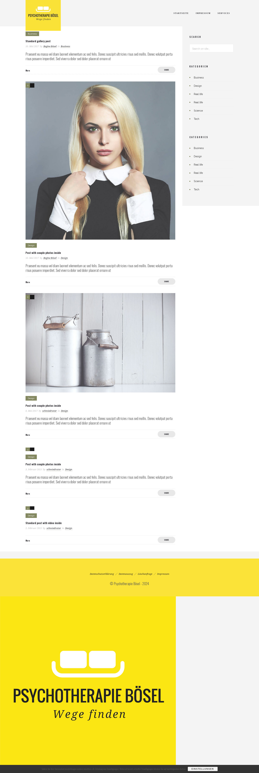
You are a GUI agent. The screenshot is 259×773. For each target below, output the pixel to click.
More (28, 70)
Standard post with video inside (44, 523)
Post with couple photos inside (43, 253)
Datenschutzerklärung (102, 574)
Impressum (203, 13)
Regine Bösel (50, 46)
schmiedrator (49, 411)
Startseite (181, 13)
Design (198, 85)
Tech (196, 119)
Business (199, 77)
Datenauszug (126, 574)
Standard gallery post (38, 41)
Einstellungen (203, 769)
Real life (198, 94)
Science (198, 110)
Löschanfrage (145, 574)
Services (224, 13)
